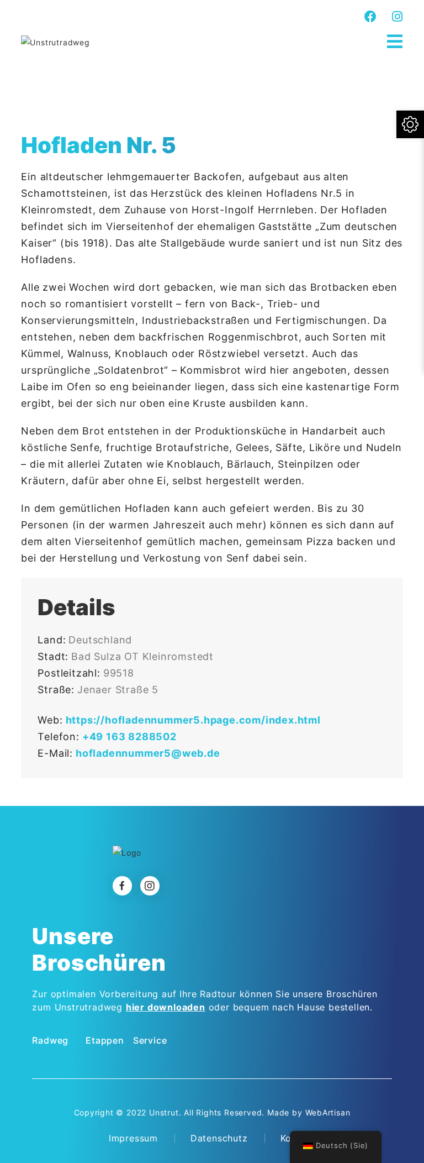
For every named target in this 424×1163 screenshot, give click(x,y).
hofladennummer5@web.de (148, 753)
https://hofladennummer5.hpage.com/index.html (193, 720)
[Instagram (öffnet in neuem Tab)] (396, 17)
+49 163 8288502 (129, 736)
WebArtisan (328, 1112)
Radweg (50, 1040)
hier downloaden (165, 1007)
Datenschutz (219, 1138)
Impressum (133, 1138)
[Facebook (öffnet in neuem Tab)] (370, 17)
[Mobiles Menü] (395, 42)
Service (150, 1040)
